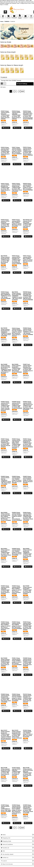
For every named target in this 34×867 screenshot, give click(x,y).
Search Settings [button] (22, 83)
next (22, 91)
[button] (5, 12)
